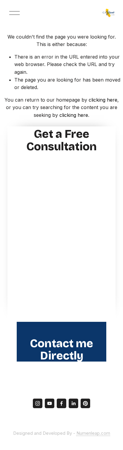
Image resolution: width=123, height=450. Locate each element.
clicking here (103, 100)
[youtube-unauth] (49, 403)
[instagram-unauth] (37, 403)
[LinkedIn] (73, 403)
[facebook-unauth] (61, 403)
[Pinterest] (85, 403)
